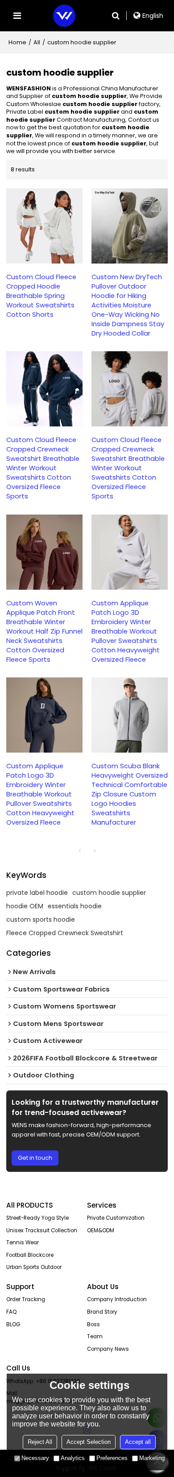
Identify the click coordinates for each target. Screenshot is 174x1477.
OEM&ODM (100, 1230)
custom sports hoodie (40, 919)
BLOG (13, 1324)
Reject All (40, 1442)
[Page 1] (79, 850)
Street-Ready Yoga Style (37, 1218)
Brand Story (102, 1311)
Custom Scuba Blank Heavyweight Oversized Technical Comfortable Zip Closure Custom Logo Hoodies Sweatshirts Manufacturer (129, 794)
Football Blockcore (30, 1255)
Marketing (152, 1458)
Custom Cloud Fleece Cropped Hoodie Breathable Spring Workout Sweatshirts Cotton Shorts (41, 295)
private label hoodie (37, 892)
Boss (93, 1324)
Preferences (112, 1458)
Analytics (73, 1458)
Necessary (35, 1458)
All (36, 42)
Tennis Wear (22, 1242)
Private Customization (116, 1218)
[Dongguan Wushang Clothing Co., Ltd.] (64, 15)
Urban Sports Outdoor (34, 1267)
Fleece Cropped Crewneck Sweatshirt (64, 932)
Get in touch (35, 1158)
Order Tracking (25, 1299)
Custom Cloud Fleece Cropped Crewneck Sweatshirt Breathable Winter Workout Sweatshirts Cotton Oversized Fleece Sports (42, 468)
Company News (108, 1349)
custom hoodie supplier (109, 892)
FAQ (11, 1311)
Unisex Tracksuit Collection (41, 1230)
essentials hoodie (75, 906)
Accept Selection (88, 1442)
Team (95, 1336)
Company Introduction (117, 1299)
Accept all (138, 1442)
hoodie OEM (24, 906)
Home (17, 42)
